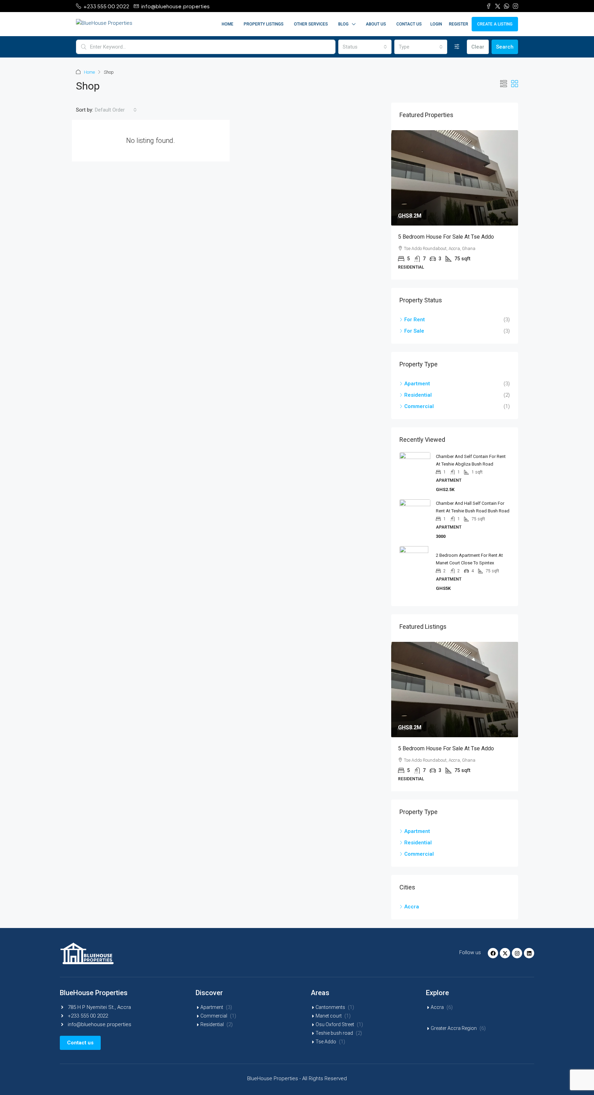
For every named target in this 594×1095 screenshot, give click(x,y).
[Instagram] (517, 953)
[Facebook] (493, 953)
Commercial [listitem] (419, 406)
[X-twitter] (505, 953)
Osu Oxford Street (335, 1024)
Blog (343, 24)
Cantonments (330, 1007)
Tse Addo (326, 1041)
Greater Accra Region (454, 1028)
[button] (503, 84)
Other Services (311, 24)
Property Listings (264, 24)
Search (505, 47)
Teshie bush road (334, 1033)
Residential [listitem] (418, 395)
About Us (376, 24)
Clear (477, 47)
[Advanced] (457, 47)
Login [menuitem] (436, 24)
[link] (454, 178)
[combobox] (364, 47)
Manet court (329, 1016)
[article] (454, 205)
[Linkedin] (529, 953)
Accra (437, 1007)
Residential (212, 1024)
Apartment (211, 1007)
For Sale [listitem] (414, 331)
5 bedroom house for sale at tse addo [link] (446, 236)
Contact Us (409, 24)
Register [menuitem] (458, 24)
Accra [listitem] (411, 907)
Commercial (213, 1016)
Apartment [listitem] (417, 383)
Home (227, 24)
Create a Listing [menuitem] (495, 24)
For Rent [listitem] (414, 319)
